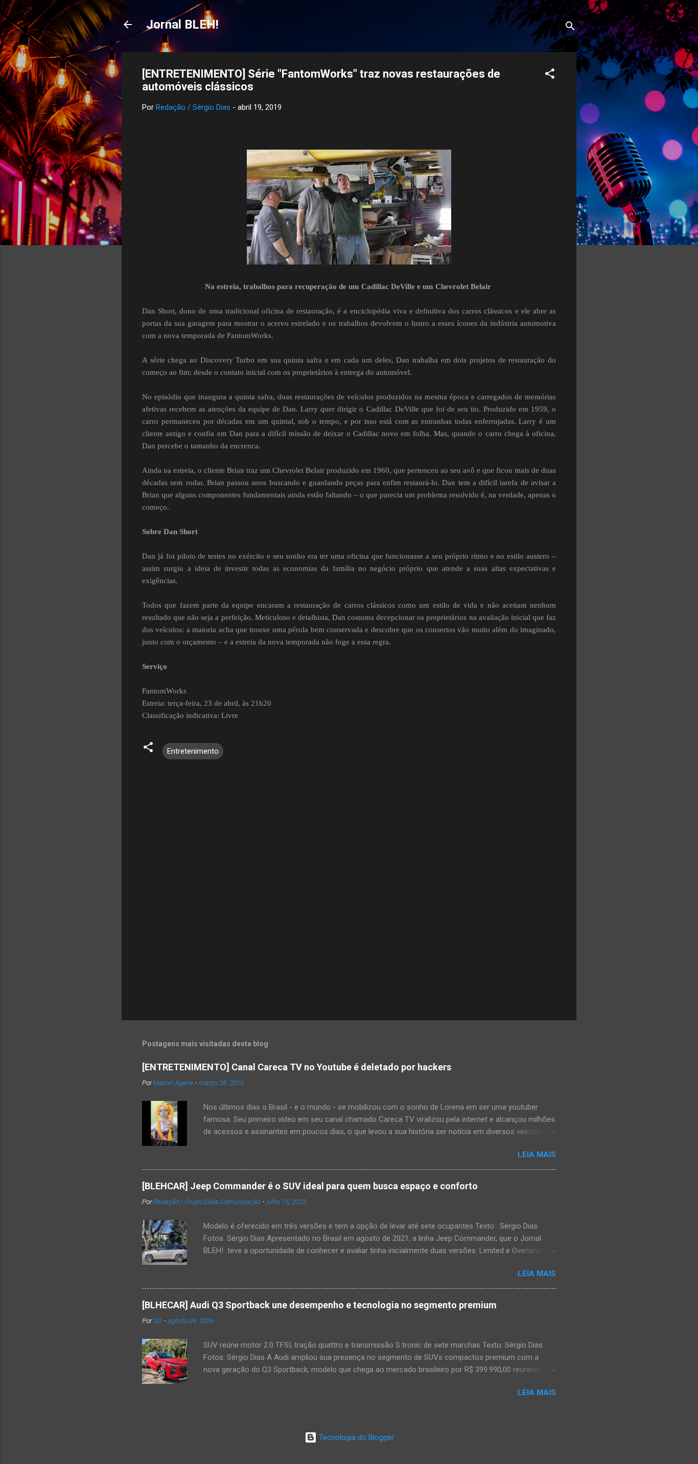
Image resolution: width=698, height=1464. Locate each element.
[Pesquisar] (570, 27)
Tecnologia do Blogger (355, 1437)
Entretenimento (193, 751)
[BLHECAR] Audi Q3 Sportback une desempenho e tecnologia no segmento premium (319, 1305)
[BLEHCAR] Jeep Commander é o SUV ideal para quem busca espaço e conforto (310, 1186)
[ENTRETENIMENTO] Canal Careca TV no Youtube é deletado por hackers (296, 1067)
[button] (550, 75)
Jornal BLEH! (182, 24)
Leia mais (537, 1154)
